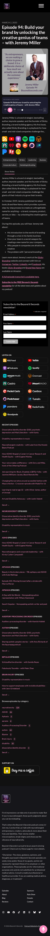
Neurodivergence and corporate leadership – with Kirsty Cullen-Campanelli (22, 553)
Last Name (7, 332)
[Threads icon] (29, 912)
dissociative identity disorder (15, 748)
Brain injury (8, 674)
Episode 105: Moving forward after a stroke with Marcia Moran (22, 582)
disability (8, 743)
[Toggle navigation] (41, 6)
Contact (30, 902)
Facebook (36, 264)
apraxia (6, 590)
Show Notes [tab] (10, 171)
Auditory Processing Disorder (17, 616)
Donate (30, 898)
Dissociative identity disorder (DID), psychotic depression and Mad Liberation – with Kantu (21, 431)
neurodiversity (10, 511)
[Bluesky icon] (34, 912)
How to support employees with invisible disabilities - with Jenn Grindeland (24, 687)
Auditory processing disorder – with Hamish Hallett (23, 621)
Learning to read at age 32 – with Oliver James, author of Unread (24, 491)
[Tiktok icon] (19, 912)
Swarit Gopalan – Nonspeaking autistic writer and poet (24, 604)
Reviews (5, 902)
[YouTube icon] (8, 912)
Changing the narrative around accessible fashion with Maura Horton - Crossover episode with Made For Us (24, 482)
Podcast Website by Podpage (34, 926)
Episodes (5, 891)
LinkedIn (23, 264)
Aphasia (6, 567)
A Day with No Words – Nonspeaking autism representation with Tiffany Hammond (20, 596)
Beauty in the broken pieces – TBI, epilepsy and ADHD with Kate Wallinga (24, 573)
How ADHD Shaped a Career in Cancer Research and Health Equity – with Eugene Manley (24, 455)
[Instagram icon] (3, 912)
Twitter (15, 264)
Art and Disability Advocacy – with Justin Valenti (22, 499)
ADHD (4, 537)
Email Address (9, 314)
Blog (3, 898)
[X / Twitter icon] (39, 912)
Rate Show (31, 894)
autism (5, 628)
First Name (8, 324)
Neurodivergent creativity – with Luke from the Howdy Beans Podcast (24, 446)
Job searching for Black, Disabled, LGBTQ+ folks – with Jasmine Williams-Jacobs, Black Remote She (24, 473)
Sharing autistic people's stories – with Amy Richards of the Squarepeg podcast (25, 643)
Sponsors (30, 891)
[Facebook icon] (13, 912)
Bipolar (6, 657)
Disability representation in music (16, 438)
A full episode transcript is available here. (20, 276)
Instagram (6, 264)
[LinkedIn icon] (24, 912)
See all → (5, 505)
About (4, 894)
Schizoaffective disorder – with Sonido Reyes (20, 662)
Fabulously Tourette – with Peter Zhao (18, 668)
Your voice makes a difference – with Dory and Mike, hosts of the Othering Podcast (23, 464)
